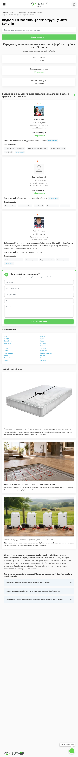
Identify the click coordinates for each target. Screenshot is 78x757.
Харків (42, 336)
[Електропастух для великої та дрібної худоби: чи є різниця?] (39, 516)
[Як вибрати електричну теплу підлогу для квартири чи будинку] (39, 461)
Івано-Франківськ (46, 358)
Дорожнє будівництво (58, 148)
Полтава (43, 346)
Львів (42, 341)
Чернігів (7, 348)
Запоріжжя (8, 341)
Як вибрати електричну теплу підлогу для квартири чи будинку (30, 484)
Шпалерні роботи (31, 260)
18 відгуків (42, 180)
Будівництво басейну (47, 260)
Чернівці (43, 355)
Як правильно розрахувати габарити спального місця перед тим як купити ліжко (37, 429)
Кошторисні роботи (25, 206)
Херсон (6, 346)
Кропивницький (46, 353)
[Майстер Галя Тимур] (39, 111)
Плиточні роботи (62, 260)
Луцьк (6, 360)
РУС (41, 7)
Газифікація (8, 152)
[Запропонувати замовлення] (40, 103)
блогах (19, 369)
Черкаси (43, 348)
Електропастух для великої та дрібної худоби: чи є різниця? (28, 540)
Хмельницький (9, 353)
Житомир (43, 351)
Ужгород (43, 360)
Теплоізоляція (39, 206)
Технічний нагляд (52, 206)
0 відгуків (42, 234)
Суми (6, 351)
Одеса (42, 339)
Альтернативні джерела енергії (37, 148)
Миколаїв (7, 343)
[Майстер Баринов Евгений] (39, 168)
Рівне (6, 355)
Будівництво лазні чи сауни (13, 260)
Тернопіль (7, 358)
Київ (5, 336)
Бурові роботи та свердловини (14, 148)
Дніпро (6, 339)
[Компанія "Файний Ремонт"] (39, 222)
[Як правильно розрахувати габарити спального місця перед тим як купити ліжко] (39, 400)
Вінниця (43, 343)
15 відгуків (42, 123)
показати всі (52, 141)
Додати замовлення (39, 37)
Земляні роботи (10, 206)
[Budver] (39, 4)
